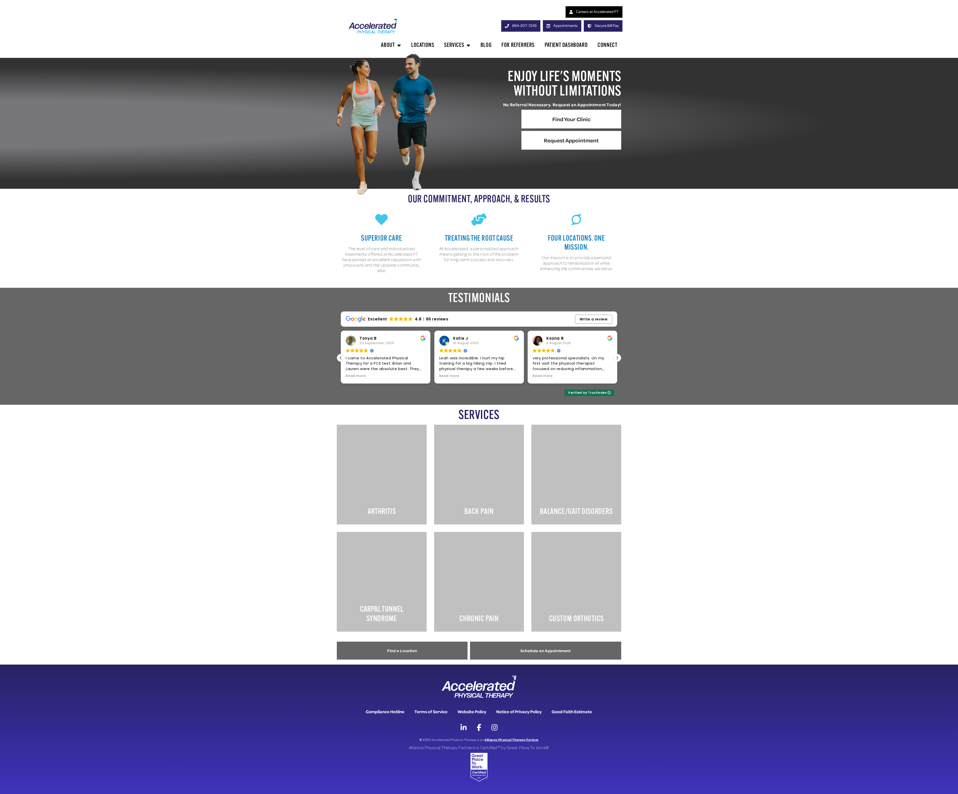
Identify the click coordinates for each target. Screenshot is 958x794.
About (388, 45)
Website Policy (472, 711)
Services (454, 45)
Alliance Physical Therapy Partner (511, 739)
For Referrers (518, 45)
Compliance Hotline (385, 711)
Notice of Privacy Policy (519, 711)
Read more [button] (356, 376)
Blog (485, 45)
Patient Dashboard (566, 45)
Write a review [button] (593, 319)
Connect (607, 45)
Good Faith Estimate (572, 711)
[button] (617, 358)
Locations (422, 45)
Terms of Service (431, 711)
